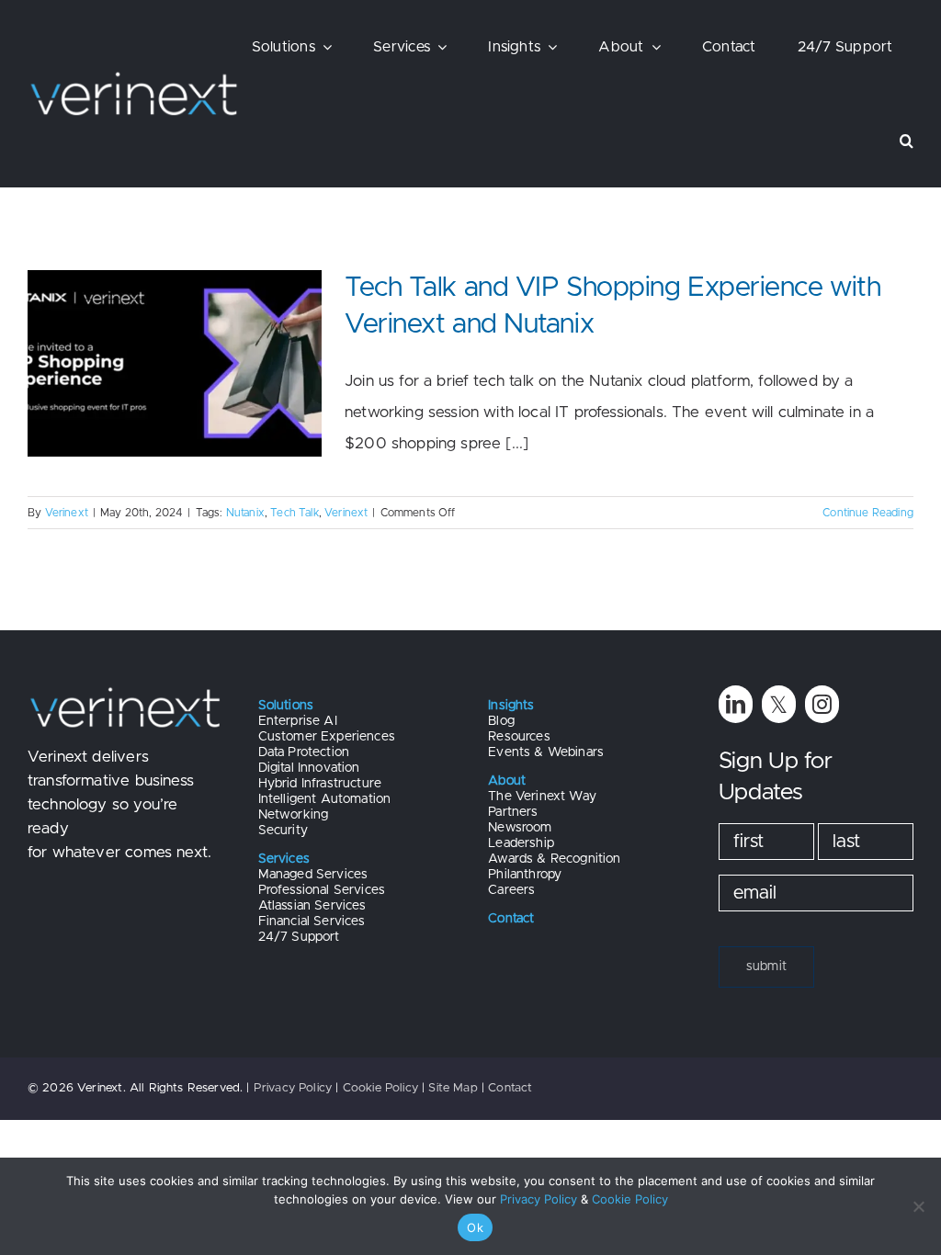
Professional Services (322, 890)
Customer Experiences (326, 736)
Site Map (452, 1088)
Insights (511, 705)
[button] (906, 140)
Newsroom (519, 827)
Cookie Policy (380, 1088)
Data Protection (304, 752)
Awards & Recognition (554, 859)
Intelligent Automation (324, 799)
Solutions (286, 705)
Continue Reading (867, 512)
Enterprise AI (297, 721)
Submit (766, 966)
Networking (293, 814)
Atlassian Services (312, 905)
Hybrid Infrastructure (320, 783)
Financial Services (312, 921)
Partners (513, 812)
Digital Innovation (309, 768)
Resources (519, 736)
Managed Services (313, 874)
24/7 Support (299, 937)
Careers (511, 890)
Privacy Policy (293, 1088)
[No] (918, 1206)
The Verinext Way (542, 796)
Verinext (66, 512)
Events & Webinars (546, 752)
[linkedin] (736, 704)
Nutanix (245, 512)
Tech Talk (294, 512)
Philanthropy (524, 874)
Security (283, 830)
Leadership (521, 843)
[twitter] (779, 704)
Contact (510, 1088)
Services (284, 859)
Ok (475, 1227)
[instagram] (822, 704)
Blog (501, 721)
